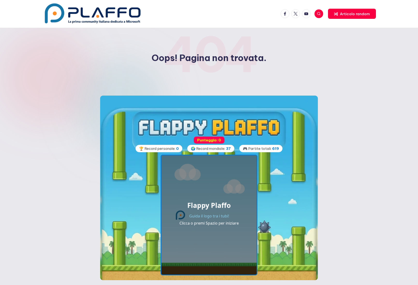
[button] (352, 14)
